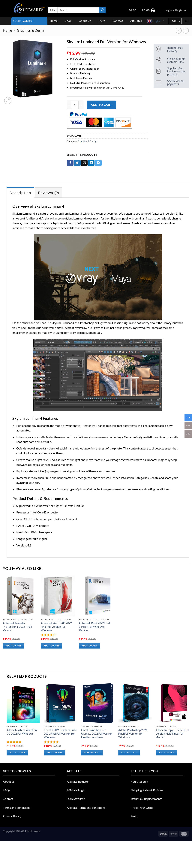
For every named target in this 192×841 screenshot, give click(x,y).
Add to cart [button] (14, 645)
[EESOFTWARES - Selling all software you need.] (28, 8)
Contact (117, 20)
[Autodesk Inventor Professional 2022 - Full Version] (20, 596)
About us (8, 781)
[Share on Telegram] (98, 163)
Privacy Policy (12, 816)
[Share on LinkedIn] (91, 163)
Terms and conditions (16, 807)
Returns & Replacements (146, 798)
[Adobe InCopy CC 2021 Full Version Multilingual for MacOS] (172, 703)
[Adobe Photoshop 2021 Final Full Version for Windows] (135, 703)
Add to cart (101, 104)
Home (54, 20)
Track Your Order (142, 807)
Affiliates (136, 20)
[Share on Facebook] (70, 163)
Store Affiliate (76, 798)
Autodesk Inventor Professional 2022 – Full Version (17, 627)
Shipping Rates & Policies (147, 790)
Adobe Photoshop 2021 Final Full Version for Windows (132, 733)
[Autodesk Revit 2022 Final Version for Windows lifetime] (96, 596)
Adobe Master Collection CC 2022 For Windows (22, 731)
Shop (68, 20)
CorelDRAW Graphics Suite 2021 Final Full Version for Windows (60, 733)
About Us (85, 20)
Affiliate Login (76, 790)
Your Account (139, 781)
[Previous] (7, 723)
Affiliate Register (78, 781)
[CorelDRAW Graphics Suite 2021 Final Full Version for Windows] (60, 703)
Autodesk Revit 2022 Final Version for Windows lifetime (94, 627)
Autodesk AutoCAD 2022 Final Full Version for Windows (56, 627)
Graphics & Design (31, 30)
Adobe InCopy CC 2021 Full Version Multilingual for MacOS (172, 733)
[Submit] (102, 10)
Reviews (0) (48, 192)
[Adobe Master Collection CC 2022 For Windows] (23, 703)
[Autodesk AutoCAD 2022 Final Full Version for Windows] (58, 596)
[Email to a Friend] (84, 163)
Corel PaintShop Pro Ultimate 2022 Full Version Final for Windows (96, 733)
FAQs (101, 20)
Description (20, 192)
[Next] (189, 723)
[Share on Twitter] (77, 163)
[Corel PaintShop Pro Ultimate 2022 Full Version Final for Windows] (98, 703)
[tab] (20, 192)
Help (134, 816)
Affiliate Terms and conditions (86, 807)
